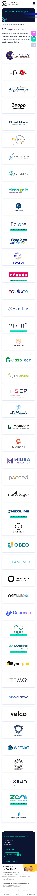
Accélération (7, 844)
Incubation (7, 842)
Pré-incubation (8, 840)
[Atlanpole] (10, 3)
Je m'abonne (11, 855)
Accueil (4, 24)
